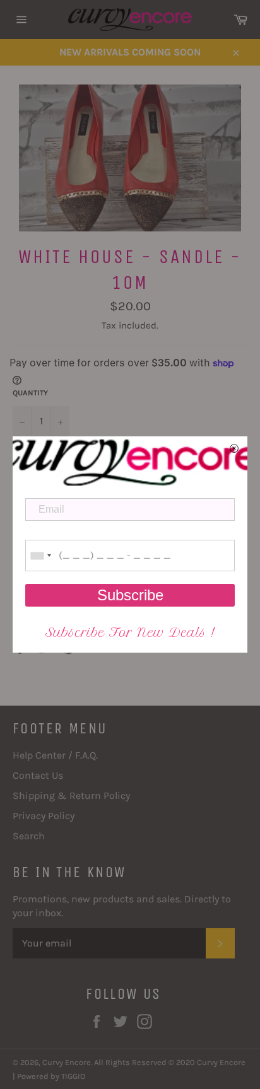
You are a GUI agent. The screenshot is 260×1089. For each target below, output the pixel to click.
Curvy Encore (66, 1062)
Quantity (30, 392)
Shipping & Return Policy (71, 795)
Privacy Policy (43, 816)
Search (29, 836)
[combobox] (40, 555)
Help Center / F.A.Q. (55, 755)
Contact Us (38, 775)
